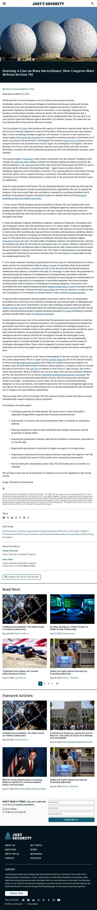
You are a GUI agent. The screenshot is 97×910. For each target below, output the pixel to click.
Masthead (10, 849)
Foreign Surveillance (30, 534)
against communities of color (61, 286)
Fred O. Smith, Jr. (22, 634)
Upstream (28, 159)
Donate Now (16, 893)
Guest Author (45, 534)
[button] (92, 3)
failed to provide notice (13, 308)
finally (66, 253)
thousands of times (11, 241)
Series (33, 849)
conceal (68, 311)
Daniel (10, 551)
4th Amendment (9, 531)
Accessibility (33, 904)
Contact (10, 858)
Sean (8, 559)
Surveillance (8, 537)
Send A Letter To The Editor (23, 577)
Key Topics (36, 845)
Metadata (56, 534)
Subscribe (69, 820)
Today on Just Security (15, 812)
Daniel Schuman (12, 89)
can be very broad (29, 137)
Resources (36, 854)
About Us (10, 845)
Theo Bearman (69, 634)
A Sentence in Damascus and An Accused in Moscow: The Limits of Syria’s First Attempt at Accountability (71, 735)
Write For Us (12, 854)
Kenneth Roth (87, 742)
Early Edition (11, 809)
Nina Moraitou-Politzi (37, 789)
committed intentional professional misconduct (63, 375)
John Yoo (34, 369)
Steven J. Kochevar (70, 678)
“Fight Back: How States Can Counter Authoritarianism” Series (20, 672)
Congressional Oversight (36, 531)
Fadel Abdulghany (70, 742)
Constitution (52, 531)
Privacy (91, 534)
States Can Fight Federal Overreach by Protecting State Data (68, 672)
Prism (24, 128)
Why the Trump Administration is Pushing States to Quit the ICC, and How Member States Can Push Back (22, 782)
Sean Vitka (29, 89)
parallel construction (44, 314)
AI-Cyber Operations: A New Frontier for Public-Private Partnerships (69, 628)
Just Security (20, 678)
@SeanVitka (28, 566)
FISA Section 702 (65, 531)
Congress (21, 531)
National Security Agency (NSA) (74, 534)
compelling (30, 165)
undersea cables (22, 162)
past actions (49, 289)
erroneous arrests (76, 292)
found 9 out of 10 (71, 140)
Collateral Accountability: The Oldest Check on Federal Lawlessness (23, 628)
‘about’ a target (49, 265)
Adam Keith (20, 789)
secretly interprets (57, 359)
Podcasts (35, 858)
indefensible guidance (30, 363)
